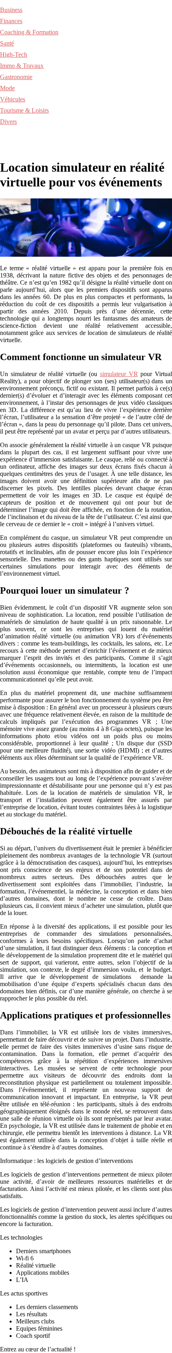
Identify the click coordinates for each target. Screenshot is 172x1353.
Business (11, 9)
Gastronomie (16, 76)
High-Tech (13, 54)
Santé (7, 43)
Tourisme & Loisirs (24, 110)
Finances (11, 21)
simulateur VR (119, 373)
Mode (7, 88)
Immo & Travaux (22, 65)
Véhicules (12, 99)
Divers (8, 121)
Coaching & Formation (29, 32)
